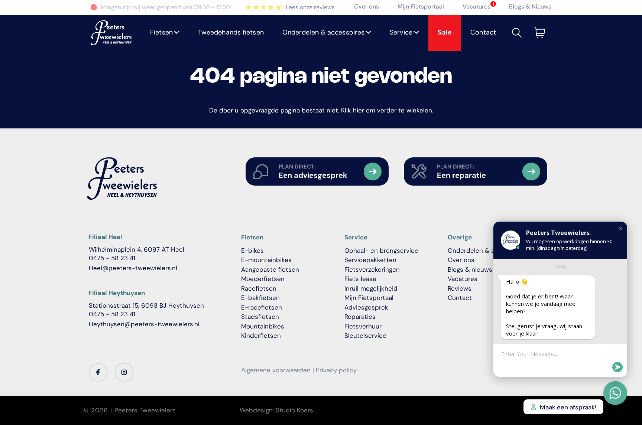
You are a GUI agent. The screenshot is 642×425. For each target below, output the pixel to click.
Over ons (366, 6)
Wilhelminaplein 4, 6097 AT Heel (136, 249)
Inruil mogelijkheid (371, 288)
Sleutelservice (365, 335)
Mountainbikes (262, 326)
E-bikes (252, 250)
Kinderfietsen (261, 335)
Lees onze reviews (310, 7)
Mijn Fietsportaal (421, 6)
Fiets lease (360, 279)
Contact (460, 298)
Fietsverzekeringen (372, 269)
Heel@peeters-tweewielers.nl (133, 268)
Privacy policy (336, 370)
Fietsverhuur (363, 326)
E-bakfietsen (260, 298)
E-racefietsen (261, 307)
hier (358, 110)
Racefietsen (258, 288)
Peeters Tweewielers (145, 410)
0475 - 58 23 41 (112, 258)
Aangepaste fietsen (270, 269)
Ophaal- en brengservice (381, 250)
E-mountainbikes (266, 260)
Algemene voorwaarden (276, 370)
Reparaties (360, 317)
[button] (165, 33)
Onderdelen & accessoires (487, 250)
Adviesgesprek (366, 307)
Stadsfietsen (260, 317)
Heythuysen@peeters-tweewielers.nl (144, 324)
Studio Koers (294, 410)
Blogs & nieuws (470, 269)
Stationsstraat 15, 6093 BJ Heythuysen (146, 305)
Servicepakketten (370, 260)
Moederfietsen (263, 279)
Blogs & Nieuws (530, 6)
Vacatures (476, 6)
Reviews (459, 288)
